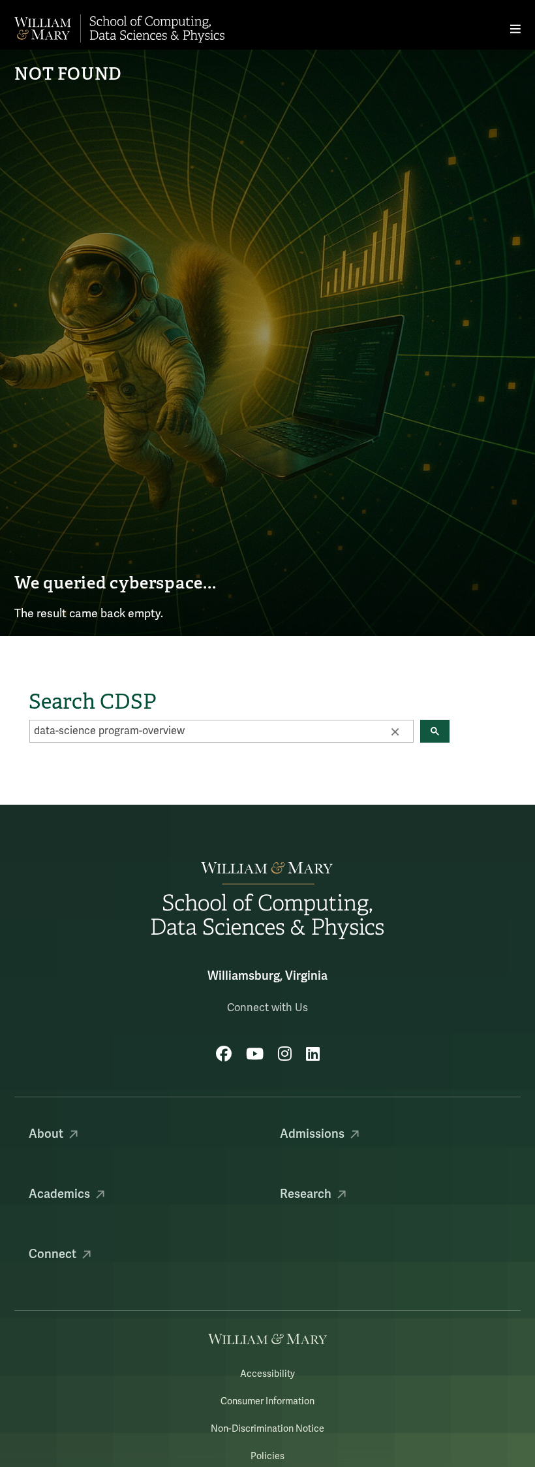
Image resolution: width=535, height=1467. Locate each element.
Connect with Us (267, 1007)
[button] (394, 731)
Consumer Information (267, 1401)
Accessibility (267, 1373)
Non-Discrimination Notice (267, 1428)
